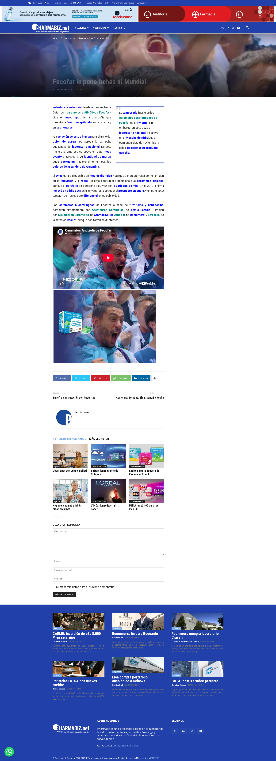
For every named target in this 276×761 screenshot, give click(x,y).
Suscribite (119, 28)
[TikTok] (233, 27)
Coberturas (99, 28)
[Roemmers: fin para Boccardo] (138, 621)
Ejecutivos (117, 628)
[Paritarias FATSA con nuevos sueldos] (78, 669)
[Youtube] (238, 27)
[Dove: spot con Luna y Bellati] (70, 456)
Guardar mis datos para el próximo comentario (85, 587)
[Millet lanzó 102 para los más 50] (146, 491)
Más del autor (99, 438)
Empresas (57, 628)
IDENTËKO (154, 758)
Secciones (80, 28)
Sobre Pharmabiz (94, 3)
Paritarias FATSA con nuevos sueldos (75, 683)
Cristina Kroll (117, 638)
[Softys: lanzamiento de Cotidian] (108, 456)
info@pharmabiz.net (126, 745)
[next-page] (60, 516)
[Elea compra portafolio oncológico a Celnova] (138, 665)
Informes (176, 628)
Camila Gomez (59, 689)
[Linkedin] (228, 27)
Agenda (57, 467)
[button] (247, 28)
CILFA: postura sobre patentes (195, 681)
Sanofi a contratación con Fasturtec (74, 397)
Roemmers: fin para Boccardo (135, 633)
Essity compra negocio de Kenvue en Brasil (144, 472)
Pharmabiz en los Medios (123, 3)
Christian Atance (60, 641)
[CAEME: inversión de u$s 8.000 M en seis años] (78, 621)
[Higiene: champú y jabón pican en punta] (70, 491)
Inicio (55, 38)
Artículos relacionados (69, 438)
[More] (154, 378)
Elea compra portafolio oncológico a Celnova (130, 679)
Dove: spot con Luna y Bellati (70, 470)
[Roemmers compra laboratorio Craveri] (197, 621)
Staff (107, 3)
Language (141, 3)
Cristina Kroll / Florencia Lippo (184, 641)
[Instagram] (222, 27)
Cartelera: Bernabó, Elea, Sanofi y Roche (140, 397)
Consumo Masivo (68, 38)
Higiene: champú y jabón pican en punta (67, 507)
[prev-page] (55, 516)
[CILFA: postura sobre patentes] (197, 669)
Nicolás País (62, 89)
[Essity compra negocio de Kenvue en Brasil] (146, 456)
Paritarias (57, 675)
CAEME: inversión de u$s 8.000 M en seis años (77, 635)
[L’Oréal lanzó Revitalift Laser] (108, 491)
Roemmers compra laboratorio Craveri (195, 635)
